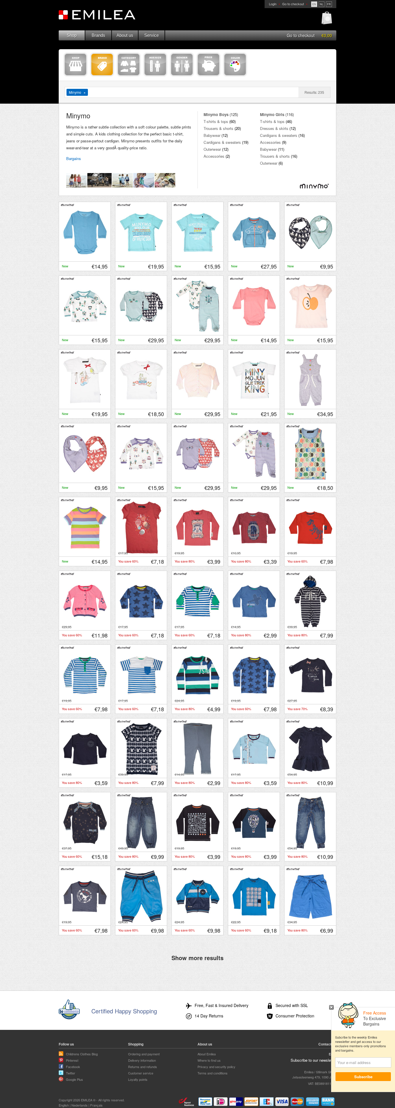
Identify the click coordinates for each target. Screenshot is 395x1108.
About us (125, 35)
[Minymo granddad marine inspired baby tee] (197, 626)
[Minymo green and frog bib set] (310, 257)
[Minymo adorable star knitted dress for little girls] (85, 847)
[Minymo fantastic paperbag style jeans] (141, 847)
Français (96, 1105)
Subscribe (363, 1076)
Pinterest (72, 1060)
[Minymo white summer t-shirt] (254, 404)
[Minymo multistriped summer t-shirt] (85, 552)
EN (314, 4)
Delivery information (142, 1060)
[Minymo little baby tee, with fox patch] (85, 773)
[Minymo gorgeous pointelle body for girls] (254, 330)
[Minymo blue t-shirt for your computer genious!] (254, 921)
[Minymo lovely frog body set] (141, 330)
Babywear (212, 135)
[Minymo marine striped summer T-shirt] (141, 699)
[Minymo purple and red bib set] (85, 478)
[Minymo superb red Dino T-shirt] (310, 552)
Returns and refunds (142, 1066)
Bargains (73, 158)
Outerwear (212, 149)
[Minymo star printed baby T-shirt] (141, 626)
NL (321, 4)
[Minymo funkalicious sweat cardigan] (197, 921)
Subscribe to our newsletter (313, 1060)
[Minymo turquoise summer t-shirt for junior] (141, 257)
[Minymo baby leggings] (197, 773)
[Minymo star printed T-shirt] (254, 699)
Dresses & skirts (274, 128)
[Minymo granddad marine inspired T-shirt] (85, 699)
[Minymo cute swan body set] (197, 478)
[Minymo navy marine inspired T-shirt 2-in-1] (310, 699)
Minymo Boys (216, 114)
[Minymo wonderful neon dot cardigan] (197, 404)
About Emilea (207, 1054)
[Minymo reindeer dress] (141, 773)
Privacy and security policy (216, 1066)
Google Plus (74, 1079)
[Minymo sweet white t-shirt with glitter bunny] (141, 404)
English (64, 1105)
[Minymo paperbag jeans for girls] (310, 847)
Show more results (197, 957)
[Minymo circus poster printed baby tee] (254, 552)
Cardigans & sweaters (222, 142)
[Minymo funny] (254, 626)
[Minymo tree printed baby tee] (254, 773)
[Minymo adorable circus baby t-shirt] (141, 478)
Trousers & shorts (218, 128)
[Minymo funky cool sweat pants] (141, 921)
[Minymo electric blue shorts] (310, 921)
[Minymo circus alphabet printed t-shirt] (197, 847)
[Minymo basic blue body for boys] (85, 257)
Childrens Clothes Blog (82, 1054)
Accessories (214, 156)
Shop (72, 35)
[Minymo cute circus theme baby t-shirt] (85, 330)
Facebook (73, 1066)
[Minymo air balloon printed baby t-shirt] (254, 847)
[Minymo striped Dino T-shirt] (85, 921)
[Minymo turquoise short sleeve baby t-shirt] (197, 257)
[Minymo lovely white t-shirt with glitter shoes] (85, 404)
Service (151, 35)
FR (329, 4)
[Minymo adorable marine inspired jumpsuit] (310, 626)
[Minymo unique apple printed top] (310, 478)
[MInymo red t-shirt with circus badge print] (197, 552)
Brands (98, 35)
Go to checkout (293, 3)
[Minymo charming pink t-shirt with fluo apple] (310, 330)
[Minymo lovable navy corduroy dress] (310, 773)
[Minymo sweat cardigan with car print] (254, 257)
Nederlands (79, 1105)
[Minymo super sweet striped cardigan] (85, 626)
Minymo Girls (272, 114)
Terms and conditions (213, 1073)
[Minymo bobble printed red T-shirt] (141, 552)
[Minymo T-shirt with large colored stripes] (197, 699)
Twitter (70, 1073)
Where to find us (209, 1060)
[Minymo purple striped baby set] (254, 478)
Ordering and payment (144, 1054)
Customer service (140, 1073)
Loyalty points (137, 1079)
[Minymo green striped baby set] (197, 330)
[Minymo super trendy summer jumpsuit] (310, 404)
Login (272, 3)
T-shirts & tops (216, 121)
